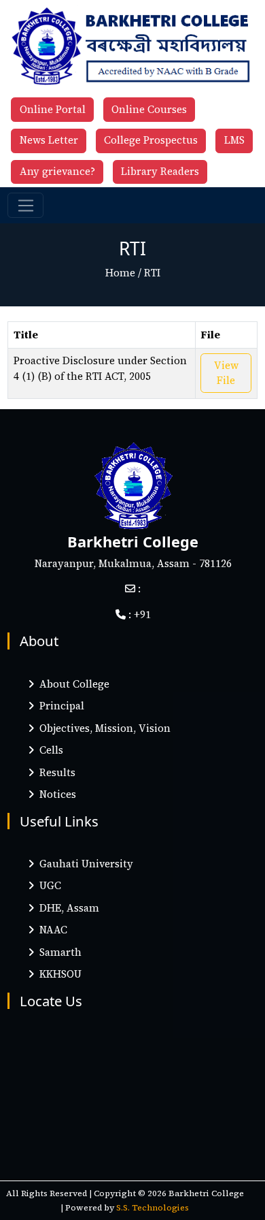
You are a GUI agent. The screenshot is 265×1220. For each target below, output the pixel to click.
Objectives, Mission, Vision (102, 728)
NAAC (50, 929)
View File (226, 373)
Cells (48, 750)
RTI (152, 273)
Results (54, 772)
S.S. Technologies (152, 1207)
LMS (234, 140)
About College (71, 684)
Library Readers (160, 171)
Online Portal (53, 109)
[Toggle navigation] (25, 206)
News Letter (49, 140)
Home (120, 273)
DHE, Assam (66, 908)
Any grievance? (57, 171)
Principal (59, 706)
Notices (55, 794)
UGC (47, 885)
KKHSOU (58, 974)
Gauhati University (83, 863)
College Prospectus (151, 140)
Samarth (58, 952)
